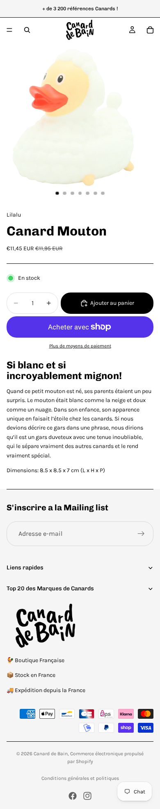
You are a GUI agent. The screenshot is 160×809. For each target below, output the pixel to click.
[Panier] (150, 30)
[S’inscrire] (141, 533)
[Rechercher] (27, 30)
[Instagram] (87, 796)
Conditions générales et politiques (80, 778)
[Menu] (9, 30)
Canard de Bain (51, 753)
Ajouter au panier (112, 302)
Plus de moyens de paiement (80, 346)
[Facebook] (73, 796)
